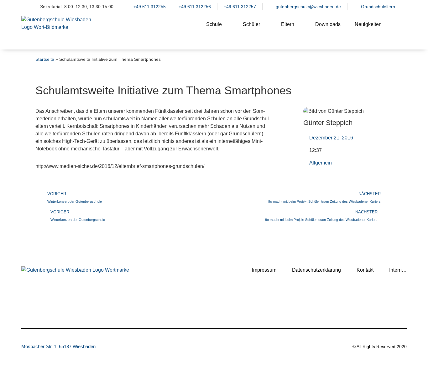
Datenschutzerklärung (316, 270)
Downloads (328, 24)
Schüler (251, 24)
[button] (399, 29)
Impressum (264, 270)
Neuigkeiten (368, 24)
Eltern (287, 24)
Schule (214, 24)
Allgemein (320, 162)
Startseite (44, 59)
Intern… (398, 270)
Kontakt (365, 270)
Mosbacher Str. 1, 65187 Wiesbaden (58, 346)
